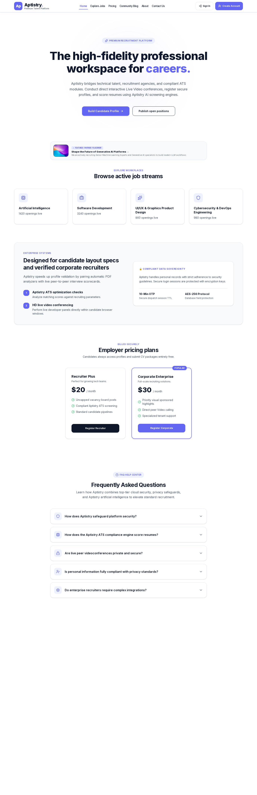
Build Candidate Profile (103, 111)
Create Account (231, 6)
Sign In (206, 6)
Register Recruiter (95, 428)
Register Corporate (161, 428)
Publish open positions (154, 111)
